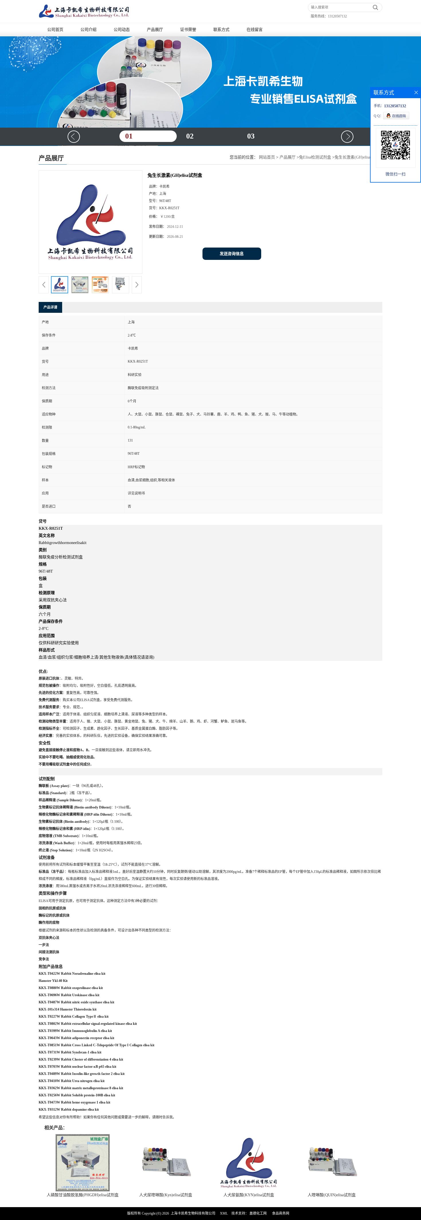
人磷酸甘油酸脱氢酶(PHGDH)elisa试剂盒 (83, 1195)
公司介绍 (88, 29)
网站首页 (267, 157)
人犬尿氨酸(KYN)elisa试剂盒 (248, 1195)
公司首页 (55, 29)
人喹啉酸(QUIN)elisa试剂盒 (332, 1195)
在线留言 (255, 29)
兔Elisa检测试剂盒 (315, 157)
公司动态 (122, 29)
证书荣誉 (188, 29)
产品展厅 (155, 29)
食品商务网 (280, 1213)
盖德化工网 (258, 1213)
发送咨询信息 (232, 254)
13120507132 (337, 16)
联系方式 (221, 29)
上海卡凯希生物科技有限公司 (193, 1213)
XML (224, 1213)
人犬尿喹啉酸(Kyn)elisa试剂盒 (165, 1195)
